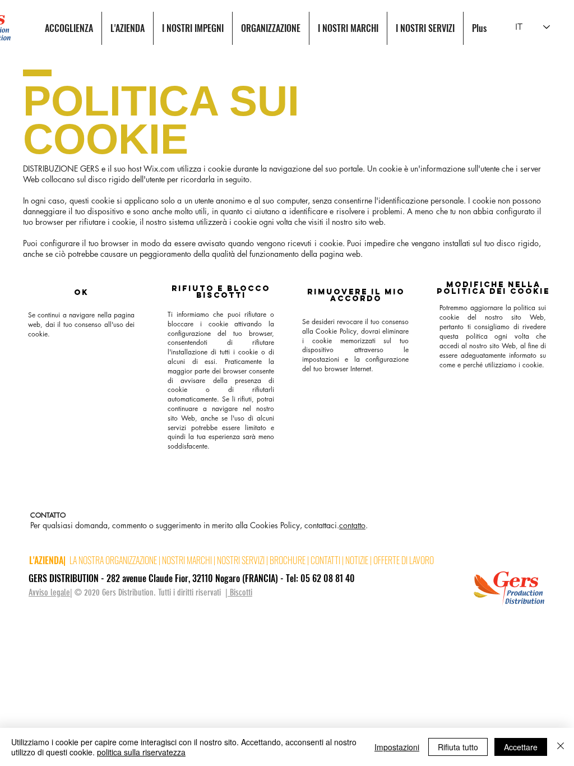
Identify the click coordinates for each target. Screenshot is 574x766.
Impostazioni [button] (396, 747)
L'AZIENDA (46, 560)
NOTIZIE (357, 560)
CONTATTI (326, 560)
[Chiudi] (560, 747)
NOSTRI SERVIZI (240, 560)
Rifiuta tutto (458, 747)
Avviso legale (49, 592)
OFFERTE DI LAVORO (403, 560)
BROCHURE (288, 560)
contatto (352, 525)
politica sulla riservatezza (141, 752)
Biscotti (240, 592)
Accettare (521, 747)
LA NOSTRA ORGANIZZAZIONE (113, 560)
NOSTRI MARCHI (187, 560)
